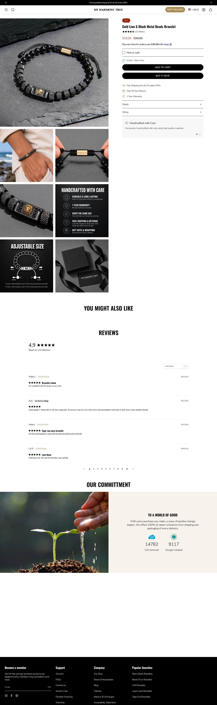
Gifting (125, 112)
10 (127, 469)
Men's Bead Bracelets (142, 673)
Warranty (60, 702)
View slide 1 (197, 134)
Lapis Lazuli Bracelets (142, 691)
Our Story (98, 673)
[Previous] (6, 2)
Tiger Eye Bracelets (141, 696)
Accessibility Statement (105, 702)
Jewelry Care (62, 691)
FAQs (58, 679)
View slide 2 (199, 134)
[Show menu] (6, 9)
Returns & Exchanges (104, 696)
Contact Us (61, 685)
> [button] (133, 469)
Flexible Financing (64, 696)
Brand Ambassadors (103, 679)
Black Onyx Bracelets (142, 679)
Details (125, 104)
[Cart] (210, 9)
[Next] (211, 2)
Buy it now (163, 75)
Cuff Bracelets (138, 685)
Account (59, 673)
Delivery (98, 691)
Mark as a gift (133, 52)
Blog (96, 685)
